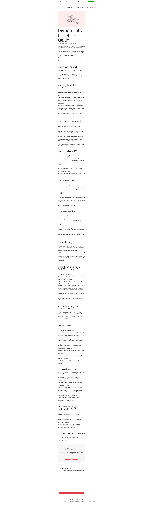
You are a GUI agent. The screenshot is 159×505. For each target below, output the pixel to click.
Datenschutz (72, 499)
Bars (88, 7)
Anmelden (71, 459)
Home (64, 7)
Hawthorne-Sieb (79, 362)
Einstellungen (62, 1)
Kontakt (83, 499)
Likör (78, 7)
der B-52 (63, 382)
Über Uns (87, 499)
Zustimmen (91, 1)
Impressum (78, 499)
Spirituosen (82, 7)
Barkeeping (92, 7)
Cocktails (69, 7)
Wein (74, 7)
